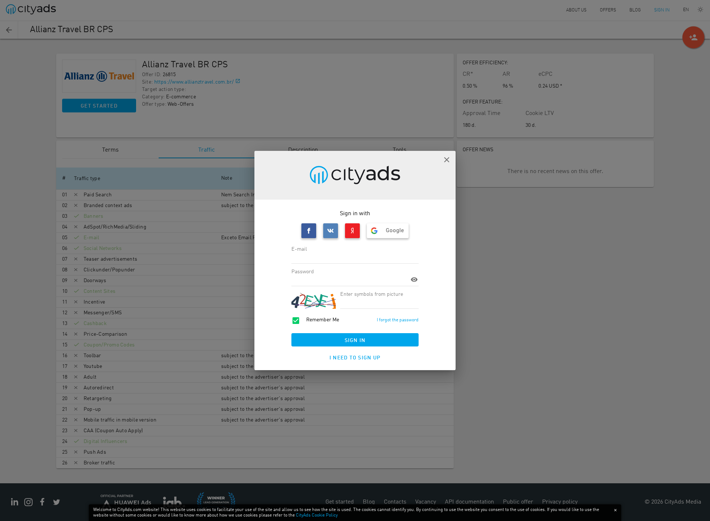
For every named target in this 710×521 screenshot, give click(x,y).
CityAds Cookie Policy (317, 515)
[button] (447, 160)
